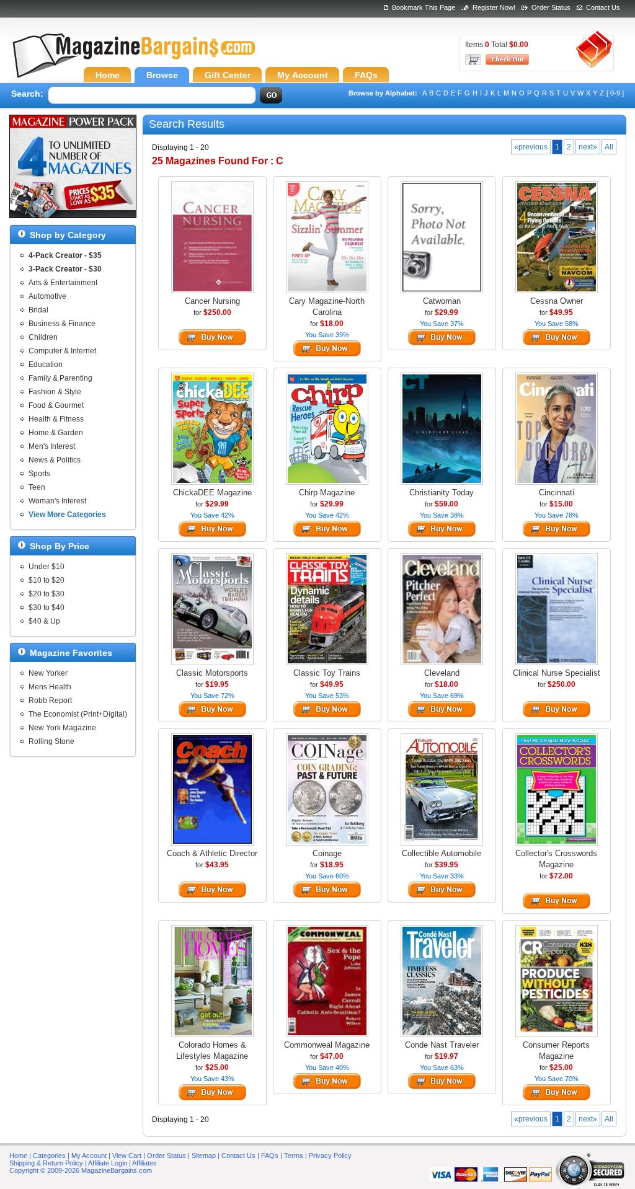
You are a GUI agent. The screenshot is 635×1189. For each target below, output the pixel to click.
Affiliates (144, 1163)
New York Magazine (62, 727)
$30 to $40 (46, 607)
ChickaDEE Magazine (212, 492)
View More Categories (67, 514)
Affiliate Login (107, 1163)
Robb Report (50, 700)
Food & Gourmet (56, 405)
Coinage (327, 853)
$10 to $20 (46, 580)
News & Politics (55, 460)
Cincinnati (556, 492)
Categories (49, 1155)
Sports (39, 473)
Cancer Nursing (212, 301)
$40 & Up (44, 621)
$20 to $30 (46, 594)
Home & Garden (56, 432)
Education (46, 364)
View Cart (126, 1155)
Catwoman (442, 301)
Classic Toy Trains (326, 673)
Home (18, 1155)
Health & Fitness (56, 419)
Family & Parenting (60, 378)
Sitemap (204, 1155)
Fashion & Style (55, 391)
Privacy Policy (330, 1155)
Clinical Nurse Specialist (556, 673)
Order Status (551, 7)
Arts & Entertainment (63, 282)
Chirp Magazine (327, 492)
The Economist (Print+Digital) (78, 714)
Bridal (38, 310)
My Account (89, 1155)
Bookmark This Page (423, 7)
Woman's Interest (57, 501)
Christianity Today (441, 492)
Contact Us (603, 7)
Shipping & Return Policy (46, 1163)
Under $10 (46, 566)
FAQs (269, 1155)
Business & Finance (62, 323)
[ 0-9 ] (615, 93)
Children (43, 337)
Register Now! (494, 7)
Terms (293, 1155)
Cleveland (442, 673)
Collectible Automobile (441, 853)
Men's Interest (52, 446)
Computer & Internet (62, 351)
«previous (531, 147)
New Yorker (48, 673)
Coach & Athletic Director (212, 853)
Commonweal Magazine (327, 1045)
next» (588, 147)
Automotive (47, 296)
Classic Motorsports (212, 673)
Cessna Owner (556, 301)
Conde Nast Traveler (442, 1045)
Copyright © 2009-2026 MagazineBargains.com (80, 1170)
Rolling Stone (51, 741)
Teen (37, 487)
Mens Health (50, 687)
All (609, 147)
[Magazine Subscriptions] (133, 59)
